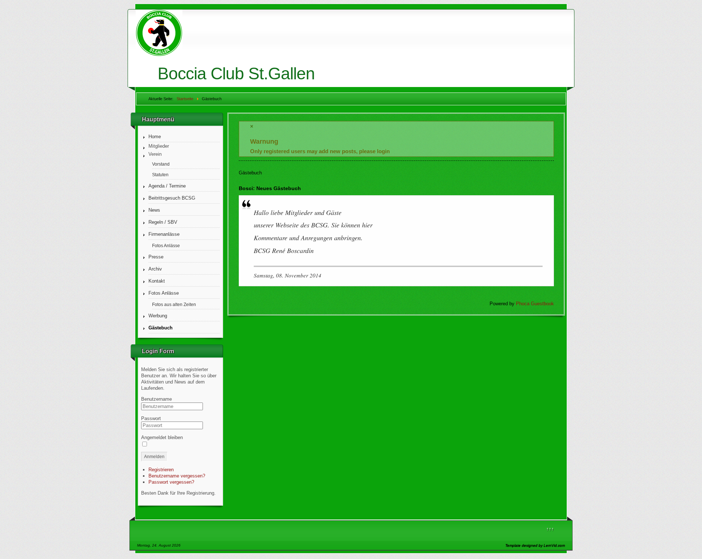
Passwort (151, 418)
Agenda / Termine (167, 186)
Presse (155, 257)
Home (154, 136)
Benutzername (156, 399)
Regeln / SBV (162, 222)
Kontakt (156, 281)
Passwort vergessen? (171, 482)
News (154, 210)
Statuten (160, 174)
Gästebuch (160, 328)
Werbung (157, 315)
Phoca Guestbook (535, 303)
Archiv (155, 269)
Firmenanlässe (164, 234)
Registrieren (161, 469)
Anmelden (154, 456)
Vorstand (161, 164)
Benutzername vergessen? (176, 476)
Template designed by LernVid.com (535, 545)
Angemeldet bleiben (162, 437)
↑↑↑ (550, 529)
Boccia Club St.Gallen (236, 73)
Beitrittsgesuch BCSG (171, 198)
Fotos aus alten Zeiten (174, 304)
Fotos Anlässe (166, 245)
